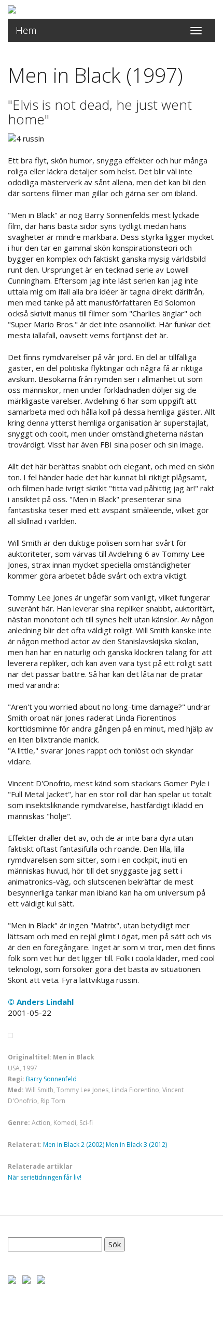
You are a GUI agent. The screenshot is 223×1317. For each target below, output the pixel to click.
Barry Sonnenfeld (51, 1079)
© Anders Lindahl (41, 1001)
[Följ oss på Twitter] (26, 1278)
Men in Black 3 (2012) (136, 1144)
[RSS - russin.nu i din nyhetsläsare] (41, 1278)
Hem (26, 30)
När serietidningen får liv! (44, 1177)
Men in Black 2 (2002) (73, 1144)
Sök (114, 1244)
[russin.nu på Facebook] (12, 1278)
